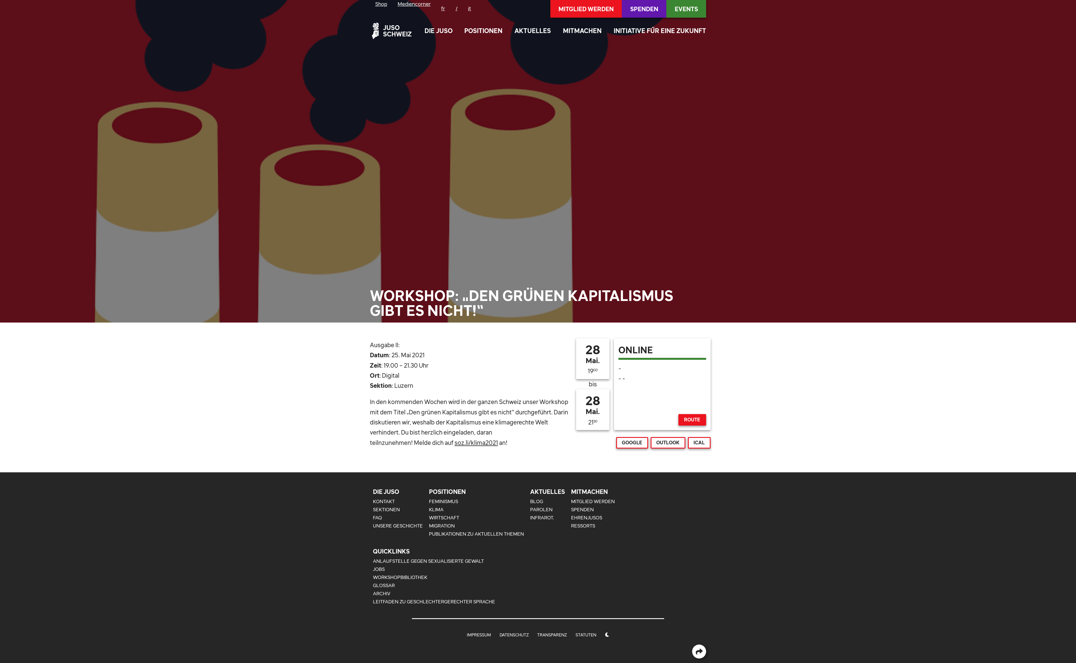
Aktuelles (532, 30)
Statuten (586, 635)
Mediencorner (414, 4)
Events (686, 9)
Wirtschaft (444, 517)
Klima (436, 509)
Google (632, 442)
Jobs (379, 569)
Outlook (668, 442)
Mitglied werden (586, 9)
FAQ (377, 517)
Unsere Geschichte (398, 525)
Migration (442, 525)
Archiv (381, 593)
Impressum (479, 635)
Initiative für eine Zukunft (660, 30)
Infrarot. (542, 517)
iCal (699, 442)
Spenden (644, 9)
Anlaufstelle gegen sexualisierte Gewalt (428, 561)
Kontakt (384, 501)
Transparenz (552, 635)
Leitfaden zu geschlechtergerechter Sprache (434, 601)
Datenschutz (514, 635)
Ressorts (583, 525)
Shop (381, 4)
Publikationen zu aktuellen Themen (476, 533)
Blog (536, 501)
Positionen (483, 30)
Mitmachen (582, 30)
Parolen (541, 509)
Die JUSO (439, 30)
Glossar (384, 585)
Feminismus (443, 501)
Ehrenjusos (586, 517)
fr (443, 8)
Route (692, 419)
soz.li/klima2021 (476, 443)
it (469, 8)
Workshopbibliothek (400, 577)
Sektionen (386, 509)
